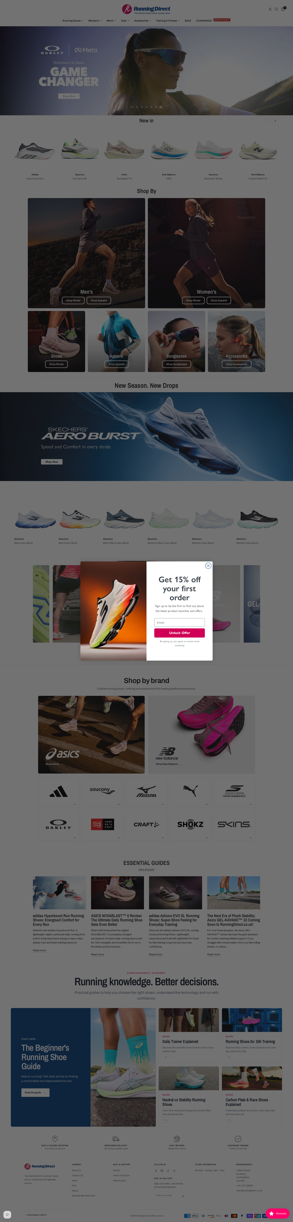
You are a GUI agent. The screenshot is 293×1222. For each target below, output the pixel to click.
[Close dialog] (208, 566)
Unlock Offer (179, 633)
